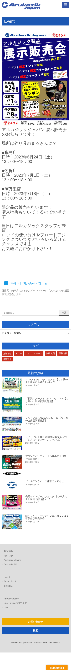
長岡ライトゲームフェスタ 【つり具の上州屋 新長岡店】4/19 (46, 497)
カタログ (8, 555)
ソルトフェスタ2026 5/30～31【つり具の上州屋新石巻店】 (46, 419)
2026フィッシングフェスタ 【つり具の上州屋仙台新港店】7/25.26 (46, 380)
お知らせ (7, 353)
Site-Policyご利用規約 (15, 603)
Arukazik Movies (12, 560)
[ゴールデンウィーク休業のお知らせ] (12, 485)
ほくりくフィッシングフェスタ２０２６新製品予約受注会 (47, 517)
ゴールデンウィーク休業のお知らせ (44, 481)
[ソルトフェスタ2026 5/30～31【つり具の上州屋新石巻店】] (12, 424)
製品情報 (63, 353)
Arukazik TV (10, 564)
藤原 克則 (50, 353)
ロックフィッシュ (34, 353)
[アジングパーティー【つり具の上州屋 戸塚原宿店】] (12, 465)
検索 (35, 630)
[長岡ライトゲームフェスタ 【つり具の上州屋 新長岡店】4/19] (12, 502)
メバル (18, 353)
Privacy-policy (11, 598)
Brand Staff (10, 581)
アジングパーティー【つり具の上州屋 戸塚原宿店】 (47, 457)
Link (6, 607)
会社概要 (8, 586)
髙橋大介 (7, 359)
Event (7, 577)
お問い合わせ (35, 621)
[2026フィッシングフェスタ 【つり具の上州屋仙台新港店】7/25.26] (12, 385)
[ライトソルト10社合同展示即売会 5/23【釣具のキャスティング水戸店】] (12, 443)
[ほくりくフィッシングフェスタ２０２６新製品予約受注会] (12, 522)
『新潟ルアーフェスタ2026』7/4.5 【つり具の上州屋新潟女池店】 (46, 400)
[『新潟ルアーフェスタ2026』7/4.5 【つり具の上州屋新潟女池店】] (12, 404)
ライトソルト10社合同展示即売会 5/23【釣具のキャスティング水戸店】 (46, 438)
